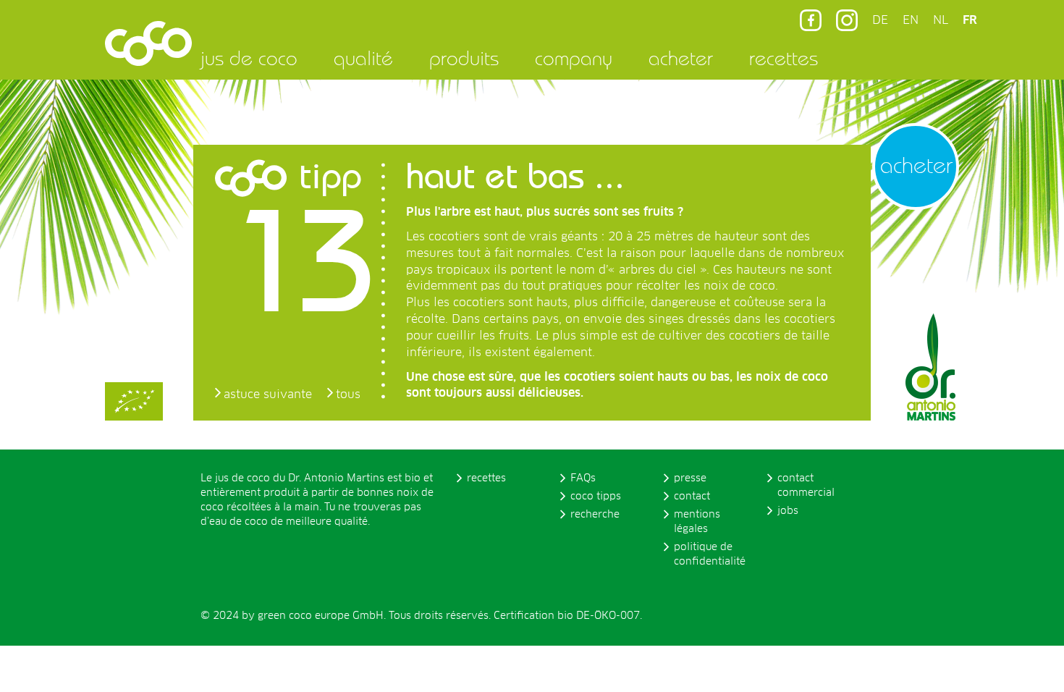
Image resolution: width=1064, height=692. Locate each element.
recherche (595, 515)
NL (940, 20)
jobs (787, 511)
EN (911, 20)
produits (464, 57)
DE (880, 20)
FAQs (583, 478)
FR (970, 20)
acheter (681, 57)
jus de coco (248, 57)
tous (348, 394)
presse (690, 478)
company (573, 57)
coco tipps (595, 496)
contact (692, 496)
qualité (363, 57)
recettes (783, 57)
